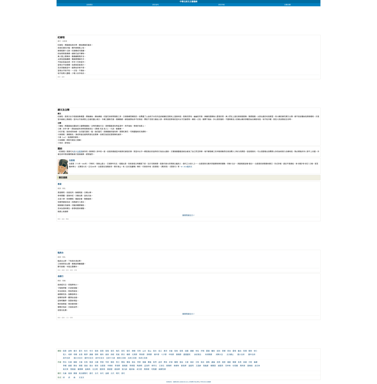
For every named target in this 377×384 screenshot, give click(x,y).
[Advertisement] (115, 20)
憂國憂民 (186, 354)
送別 (218, 351)
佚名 (63, 188)
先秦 (64, 373)
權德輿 (80, 369)
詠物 (70, 351)
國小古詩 (240, 354)
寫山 (149, 351)
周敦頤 (146, 369)
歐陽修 (169, 366)
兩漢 (59, 188)
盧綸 (213, 362)
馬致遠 (73, 369)
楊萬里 (213, 366)
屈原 (224, 362)
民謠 (117, 354)
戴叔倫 (132, 369)
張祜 (181, 362)
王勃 (197, 362)
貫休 (165, 362)
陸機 (63, 281)
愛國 (208, 351)
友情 (80, 354)
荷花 (123, 351)
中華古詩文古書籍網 (188, 1)
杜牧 (86, 362)
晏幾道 (250, 366)
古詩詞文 (89, 5)
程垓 (96, 366)
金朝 (107, 373)
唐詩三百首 (121, 358)
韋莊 (192, 362)
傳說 (67, 219)
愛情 (234, 351)
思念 (229, 351)
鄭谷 (75, 366)
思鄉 (224, 351)
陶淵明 (139, 366)
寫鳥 (176, 351)
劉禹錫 (124, 366)
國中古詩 (251, 354)
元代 (112, 373)
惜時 (71, 317)
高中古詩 (66, 358)
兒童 (170, 351)
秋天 (86, 351)
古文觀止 (230, 354)
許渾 (170, 362)
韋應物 (176, 366)
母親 (75, 354)
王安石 (161, 366)
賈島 (123, 362)
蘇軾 (75, 362)
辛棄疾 (110, 366)
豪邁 (63, 270)
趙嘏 (70, 366)
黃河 (165, 351)
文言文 (81, 377)
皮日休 (257, 366)
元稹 (96, 362)
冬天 (91, 351)
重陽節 (178, 354)
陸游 (91, 362)
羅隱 (176, 362)
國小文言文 (78, 358)
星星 (63, 219)
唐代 (59, 41)
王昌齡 (198, 366)
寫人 (64, 354)
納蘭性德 (162, 369)
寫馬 (181, 351)
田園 (186, 351)
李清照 (117, 366)
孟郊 (160, 362)
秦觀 (255, 362)
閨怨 (250, 351)
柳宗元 (154, 366)
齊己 (117, 362)
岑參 (107, 362)
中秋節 (171, 354)
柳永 (133, 362)
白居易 (64, 41)
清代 (123, 373)
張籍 (144, 362)
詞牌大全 (219, 354)
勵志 (239, 351)
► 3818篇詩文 (186, 167)
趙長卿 (117, 369)
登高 (67, 270)
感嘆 (63, 317)
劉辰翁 (102, 369)
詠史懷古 (197, 354)
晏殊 (208, 362)
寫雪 (102, 351)
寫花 (112, 351)
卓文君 (139, 369)
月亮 (139, 351)
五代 (96, 373)
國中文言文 (89, 358)
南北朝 (81, 373)
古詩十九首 (110, 358)
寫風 (107, 351)
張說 (86, 366)
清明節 (149, 354)
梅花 (117, 351)
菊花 (128, 351)
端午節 (156, 354)
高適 (245, 362)
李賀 (139, 362)
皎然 (155, 362)
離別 (213, 351)
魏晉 (59, 281)
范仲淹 (228, 366)
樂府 (59, 77)
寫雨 (96, 351)
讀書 (91, 354)
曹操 (128, 362)
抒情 (202, 351)
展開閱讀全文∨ (188, 215)
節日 (123, 354)
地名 (197, 351)
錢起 (229, 362)
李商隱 (132, 366)
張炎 (91, 366)
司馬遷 (154, 369)
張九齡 (124, 369)
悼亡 (255, 351)
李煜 (102, 362)
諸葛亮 (220, 366)
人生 (67, 317)
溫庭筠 (191, 366)
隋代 (86, 373)
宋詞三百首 (143, 358)
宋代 (102, 373)
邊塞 (192, 351)
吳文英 (65, 369)
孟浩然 (147, 366)
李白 (64, 362)
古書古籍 (287, 5)
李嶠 (64, 366)
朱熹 (239, 362)
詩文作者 (221, 5)
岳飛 (218, 362)
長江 (160, 351)
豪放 (107, 354)
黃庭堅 (109, 369)
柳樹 (133, 351)
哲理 (245, 351)
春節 (128, 354)
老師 (70, 354)
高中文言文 (99, 358)
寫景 (71, 270)
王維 (80, 362)
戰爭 (86, 354)
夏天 (80, 351)
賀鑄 (80, 366)
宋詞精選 (208, 354)
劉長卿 (183, 366)
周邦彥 (242, 366)
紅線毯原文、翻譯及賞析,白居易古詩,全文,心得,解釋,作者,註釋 (182, 382)
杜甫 (70, 362)
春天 (75, 351)
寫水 (155, 351)
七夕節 (164, 354)
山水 (144, 351)
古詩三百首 (132, 358)
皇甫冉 (87, 369)
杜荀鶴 (235, 366)
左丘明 (95, 369)
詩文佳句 (155, 5)
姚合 (202, 362)
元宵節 (134, 354)
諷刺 (63, 77)
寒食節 (142, 354)
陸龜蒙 (205, 366)
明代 (117, 373)
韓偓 (234, 362)
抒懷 (75, 270)
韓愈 (112, 362)
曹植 (149, 362)
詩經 (112, 354)
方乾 (250, 362)
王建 (186, 362)
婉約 (102, 354)
